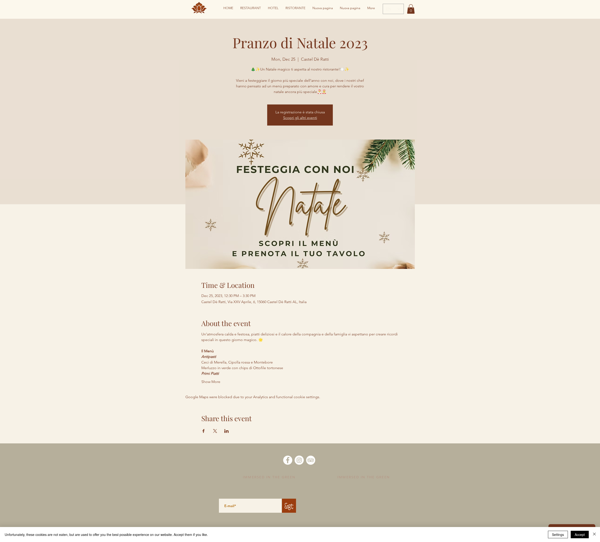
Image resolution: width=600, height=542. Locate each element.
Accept (580, 534)
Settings (558, 534)
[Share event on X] (215, 431)
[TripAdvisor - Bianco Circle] (310, 460)
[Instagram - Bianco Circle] (299, 460)
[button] (411, 9)
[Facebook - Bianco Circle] (287, 460)
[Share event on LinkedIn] (226, 431)
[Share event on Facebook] (203, 431)
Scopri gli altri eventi (300, 117)
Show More (210, 381)
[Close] (594, 534)
